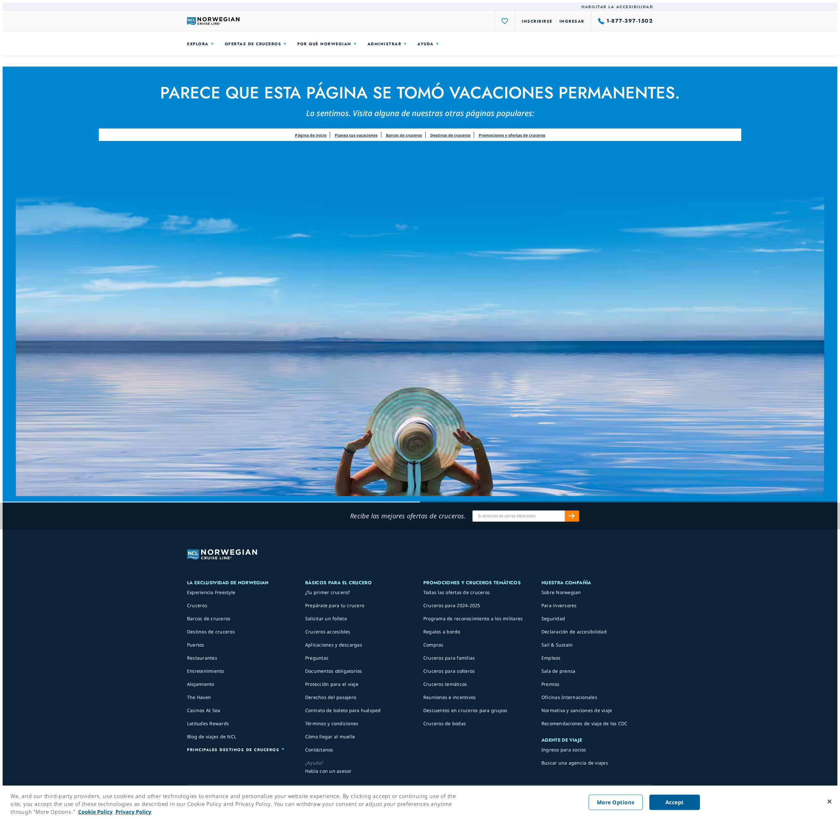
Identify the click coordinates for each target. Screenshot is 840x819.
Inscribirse (537, 21)
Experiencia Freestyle (211, 592)
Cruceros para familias (449, 658)
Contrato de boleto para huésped (343, 710)
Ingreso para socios (563, 750)
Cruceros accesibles (327, 632)
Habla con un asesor (328, 771)
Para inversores (559, 605)
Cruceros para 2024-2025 (451, 605)
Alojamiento (200, 684)
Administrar (385, 44)
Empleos (551, 658)
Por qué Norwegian (324, 44)
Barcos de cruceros (404, 135)
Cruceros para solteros (449, 671)
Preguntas (316, 658)
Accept (674, 802)
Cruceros (197, 605)
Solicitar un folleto (326, 618)
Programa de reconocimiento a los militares (473, 618)
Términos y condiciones (332, 723)
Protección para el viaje (331, 684)
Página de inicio (310, 135)
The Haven (199, 697)
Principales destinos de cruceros (233, 750)
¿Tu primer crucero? (327, 592)
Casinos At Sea (203, 710)
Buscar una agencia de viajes (574, 763)
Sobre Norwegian (561, 592)
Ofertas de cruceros (253, 44)
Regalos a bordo (441, 632)
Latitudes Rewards (208, 723)
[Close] (829, 801)
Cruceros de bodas (444, 723)
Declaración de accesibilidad (574, 632)
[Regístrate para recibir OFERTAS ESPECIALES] (572, 516)
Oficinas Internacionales (569, 697)
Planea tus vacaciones (356, 135)
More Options (616, 802)
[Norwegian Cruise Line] (213, 21)
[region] (420, 802)
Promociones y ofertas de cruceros (512, 135)
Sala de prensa (558, 671)
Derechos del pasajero (330, 697)
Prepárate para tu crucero (334, 605)
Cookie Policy (95, 811)
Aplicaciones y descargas (333, 645)
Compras (433, 645)
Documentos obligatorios (333, 671)
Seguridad (553, 618)
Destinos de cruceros (450, 135)
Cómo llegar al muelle (330, 736)
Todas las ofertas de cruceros (456, 592)
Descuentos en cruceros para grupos (465, 710)
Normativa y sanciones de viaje (576, 710)
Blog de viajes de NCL (211, 736)
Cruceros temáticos (445, 684)
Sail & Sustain (557, 645)
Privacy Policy (132, 811)
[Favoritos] (505, 21)
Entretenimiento (205, 671)
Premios (550, 684)
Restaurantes (202, 658)
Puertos (195, 645)
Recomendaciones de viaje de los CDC (584, 723)
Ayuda (425, 44)
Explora (198, 44)
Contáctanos (319, 750)
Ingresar (571, 21)
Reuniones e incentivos (449, 697)
